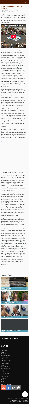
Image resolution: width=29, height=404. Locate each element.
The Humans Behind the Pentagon (11, 330)
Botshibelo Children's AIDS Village (5, 350)
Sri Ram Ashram (5, 375)
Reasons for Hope (6, 288)
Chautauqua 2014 (9, 11)
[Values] (11, 2)
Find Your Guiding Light (8, 316)
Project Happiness (5, 373)
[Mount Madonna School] (25, 394)
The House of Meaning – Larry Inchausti (12, 7)
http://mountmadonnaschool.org (7, 343)
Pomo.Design (25, 401)
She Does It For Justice (8, 302)
